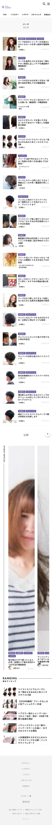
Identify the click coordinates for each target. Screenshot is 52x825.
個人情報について (15, 809)
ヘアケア (25, 14)
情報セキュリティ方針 (33, 809)
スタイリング (36, 14)
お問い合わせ (17, 813)
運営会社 (26, 801)
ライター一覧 (26, 796)
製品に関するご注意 (32, 813)
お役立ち (47, 14)
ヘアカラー (15, 14)
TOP (5, 14)
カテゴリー (26, 763)
